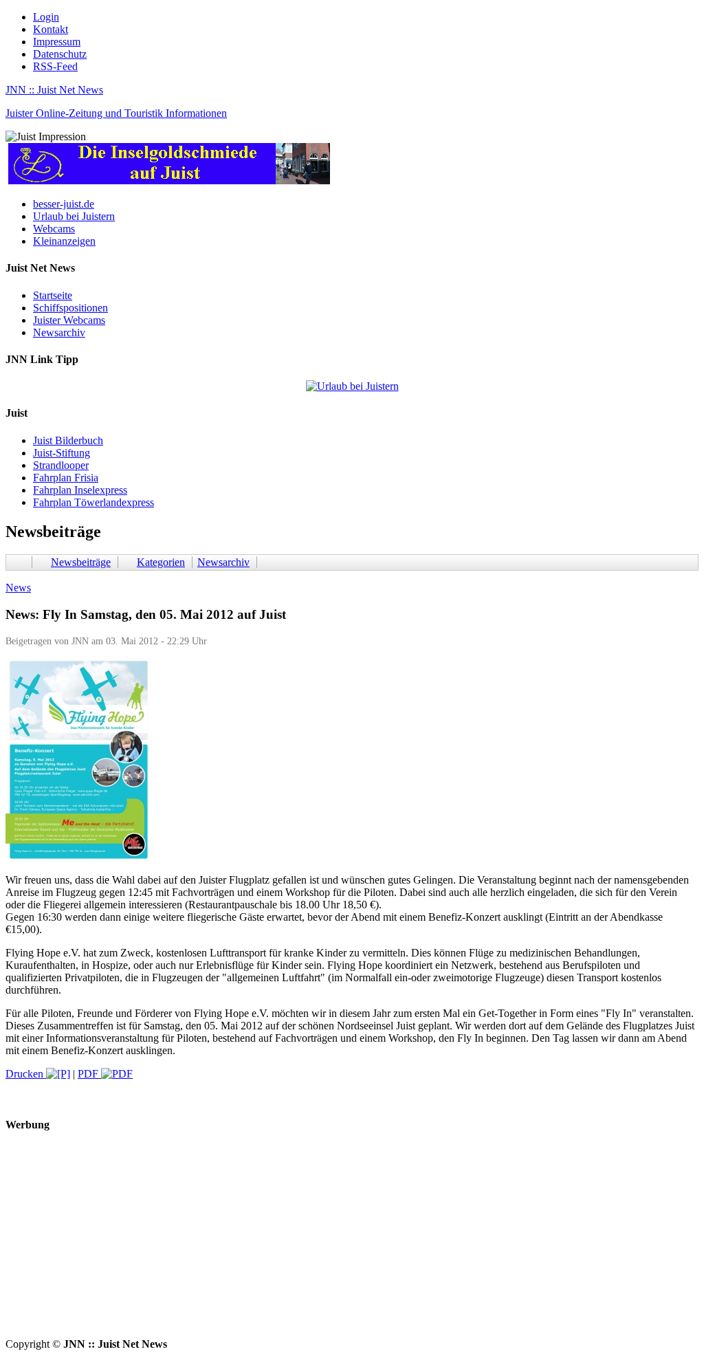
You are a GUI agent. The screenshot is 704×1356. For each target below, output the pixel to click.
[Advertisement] (352, 1242)
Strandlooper (61, 465)
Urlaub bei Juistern (74, 216)
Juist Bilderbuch (68, 440)
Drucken (26, 1074)
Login (46, 17)
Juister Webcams (69, 320)
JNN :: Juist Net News (54, 90)
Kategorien (161, 562)
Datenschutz (60, 54)
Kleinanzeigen (64, 241)
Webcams (54, 228)
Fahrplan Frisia (65, 477)
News (18, 587)
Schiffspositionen (70, 308)
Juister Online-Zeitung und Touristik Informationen (116, 113)
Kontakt (50, 29)
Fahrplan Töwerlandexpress (93, 502)
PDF (89, 1074)
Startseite (52, 295)
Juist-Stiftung (61, 453)
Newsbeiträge (81, 562)
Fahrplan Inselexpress (80, 490)
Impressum (56, 41)
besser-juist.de (63, 204)
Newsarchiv (59, 332)
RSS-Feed (55, 66)
